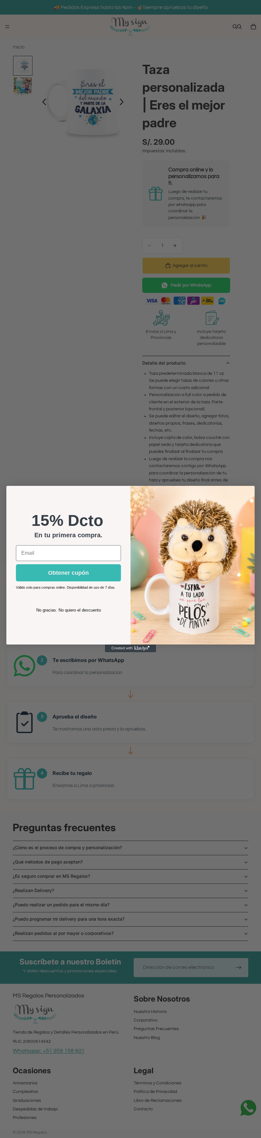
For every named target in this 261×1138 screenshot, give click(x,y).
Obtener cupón (68, 573)
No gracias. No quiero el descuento (68, 610)
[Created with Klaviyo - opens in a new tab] (130, 648)
